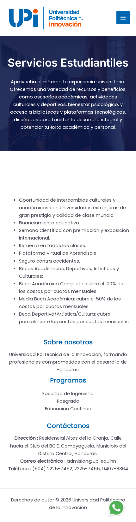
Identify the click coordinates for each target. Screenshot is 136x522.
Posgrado (68, 401)
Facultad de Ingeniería (68, 393)
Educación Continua (68, 409)
